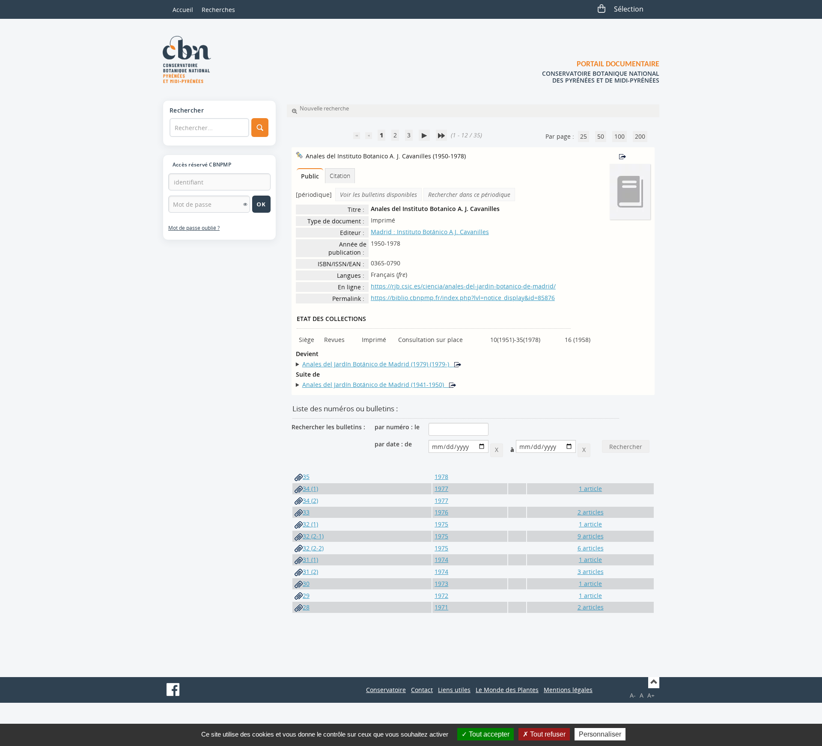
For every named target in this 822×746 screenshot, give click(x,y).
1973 (441, 584)
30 (306, 584)
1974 (441, 560)
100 (619, 136)
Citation (340, 176)
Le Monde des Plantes (507, 690)
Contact (422, 690)
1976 (441, 512)
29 (306, 595)
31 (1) (310, 560)
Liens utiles (454, 690)
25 (583, 136)
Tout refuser (547, 734)
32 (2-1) (313, 536)
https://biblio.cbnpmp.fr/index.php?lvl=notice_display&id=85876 (463, 298)
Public (310, 176)
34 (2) (310, 500)
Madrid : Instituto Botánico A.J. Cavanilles (430, 232)
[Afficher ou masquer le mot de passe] (245, 204)
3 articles (591, 572)
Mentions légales (568, 690)
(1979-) (375, 364)
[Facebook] (173, 689)
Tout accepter (488, 734)
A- (633, 695)
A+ (651, 695)
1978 (441, 477)
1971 (441, 607)
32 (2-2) (313, 548)
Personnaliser (600, 734)
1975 (441, 524)
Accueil (183, 10)
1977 (441, 488)
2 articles (591, 512)
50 (600, 136)
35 (306, 477)
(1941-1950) (373, 384)
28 (306, 607)
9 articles (591, 536)
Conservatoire (386, 690)
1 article (590, 488)
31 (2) (310, 572)
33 (306, 512)
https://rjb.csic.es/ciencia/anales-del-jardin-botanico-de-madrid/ (463, 286)
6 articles (591, 548)
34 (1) (310, 488)
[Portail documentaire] (190, 59)
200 (640, 136)
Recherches (218, 10)
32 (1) (310, 524)
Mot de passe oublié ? (194, 228)
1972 (441, 595)
